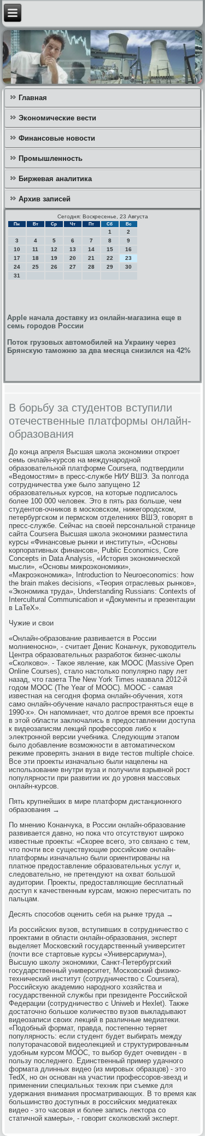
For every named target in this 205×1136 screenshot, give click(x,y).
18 (35, 258)
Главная (33, 98)
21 (91, 258)
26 (54, 267)
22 (110, 258)
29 (110, 267)
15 (110, 249)
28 (91, 267)
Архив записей (45, 199)
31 (17, 276)
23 (128, 258)
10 (17, 249)
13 (72, 249)
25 (35, 267)
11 (35, 249)
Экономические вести (57, 118)
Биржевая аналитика (55, 179)
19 (54, 258)
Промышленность (51, 158)
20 (72, 258)
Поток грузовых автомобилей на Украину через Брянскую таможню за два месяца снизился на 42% (99, 346)
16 (128, 249)
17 (17, 258)
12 (54, 249)
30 (128, 267)
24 (17, 267)
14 (91, 249)
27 (72, 267)
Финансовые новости (57, 138)
